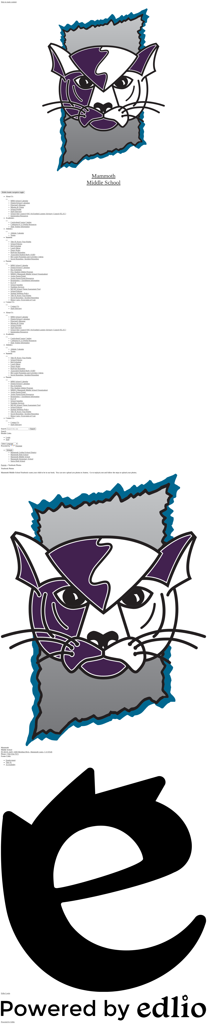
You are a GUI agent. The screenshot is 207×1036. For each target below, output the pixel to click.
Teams (13, 235)
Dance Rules (15, 250)
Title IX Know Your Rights (21, 242)
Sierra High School (18, 461)
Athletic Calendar (17, 233)
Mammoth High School (19, 455)
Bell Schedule (16, 246)
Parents (3, 465)
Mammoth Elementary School (22, 459)
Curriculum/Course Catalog (21, 222)
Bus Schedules (16, 270)
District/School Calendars (20, 203)
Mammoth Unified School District (23, 452)
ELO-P (13, 283)
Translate (18, 446)
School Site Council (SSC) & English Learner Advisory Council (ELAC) (38, 214)
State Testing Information (20, 227)
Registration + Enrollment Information (25, 280)
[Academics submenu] (7, 220)
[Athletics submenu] (7, 231)
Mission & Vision (17, 207)
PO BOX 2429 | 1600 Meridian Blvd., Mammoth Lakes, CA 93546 (26, 752)
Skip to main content (9, 2)
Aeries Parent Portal (18, 276)
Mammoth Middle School (20, 457)
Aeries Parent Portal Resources (22, 278)
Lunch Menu (15, 248)
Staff (7, 440)
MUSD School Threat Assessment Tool (25, 289)
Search (3, 429)
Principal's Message (18, 205)
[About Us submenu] (7, 199)
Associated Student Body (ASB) (23, 255)
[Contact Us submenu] (7, 304)
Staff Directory (16, 212)
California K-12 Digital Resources (23, 224)
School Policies (16, 244)
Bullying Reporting (18, 252)
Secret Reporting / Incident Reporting (25, 259)
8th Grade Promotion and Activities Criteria (27, 257)
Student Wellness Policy (20, 293)
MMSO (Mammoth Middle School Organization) (29, 274)
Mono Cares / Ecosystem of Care (23, 300)
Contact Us (15, 306)
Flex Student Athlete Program (22, 272)
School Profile (16, 209)
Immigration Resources (19, 216)
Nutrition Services (17, 287)
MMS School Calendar (19, 201)
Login (8, 437)
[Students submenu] (7, 240)
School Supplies (17, 285)
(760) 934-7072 (13, 754)
